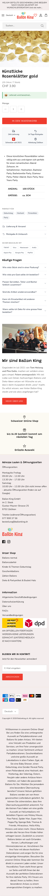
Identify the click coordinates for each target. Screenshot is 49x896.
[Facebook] (3, 541)
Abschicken (12, 677)
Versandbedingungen (12, 615)
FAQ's (5, 610)
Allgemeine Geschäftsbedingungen (19, 597)
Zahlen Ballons (9, 575)
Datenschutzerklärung (13, 601)
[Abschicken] (42, 25)
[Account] (40, 15)
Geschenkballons (10, 571)
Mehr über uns (14, 401)
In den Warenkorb (24, 120)
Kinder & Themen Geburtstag (16, 566)
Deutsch (9, 15)
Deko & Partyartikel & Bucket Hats (19, 580)
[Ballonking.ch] (25, 15)
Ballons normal (9, 557)
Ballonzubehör (9, 562)
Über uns (6, 606)
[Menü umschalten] (3, 15)
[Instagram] (8, 541)
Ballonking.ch (22, 718)
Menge (5, 103)
